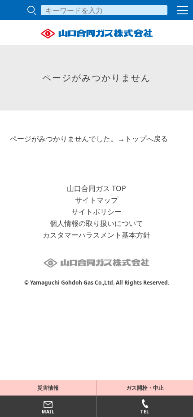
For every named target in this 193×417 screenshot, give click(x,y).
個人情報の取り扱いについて (96, 223)
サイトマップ (96, 200)
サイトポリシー (96, 212)
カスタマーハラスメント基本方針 (96, 235)
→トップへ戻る (143, 139)
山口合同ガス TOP (96, 188)
